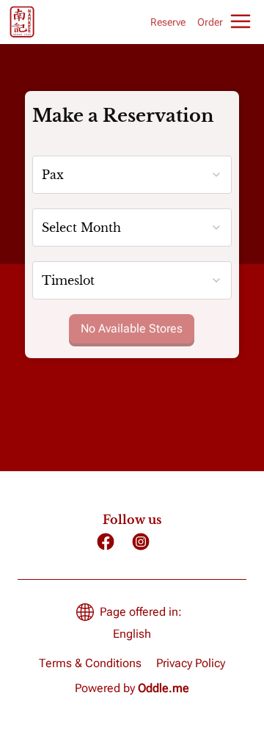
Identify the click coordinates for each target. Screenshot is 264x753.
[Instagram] (141, 541)
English (132, 634)
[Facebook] (105, 541)
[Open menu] (240, 21)
